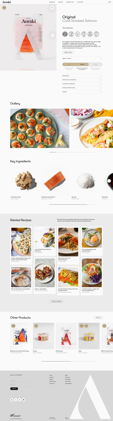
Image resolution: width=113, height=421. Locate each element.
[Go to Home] (6, 2)
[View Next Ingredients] (109, 181)
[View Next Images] (52, 8)
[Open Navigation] (109, 2)
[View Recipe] (21, 246)
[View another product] (20, 339)
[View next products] (109, 337)
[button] (52, 35)
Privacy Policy (51, 417)
